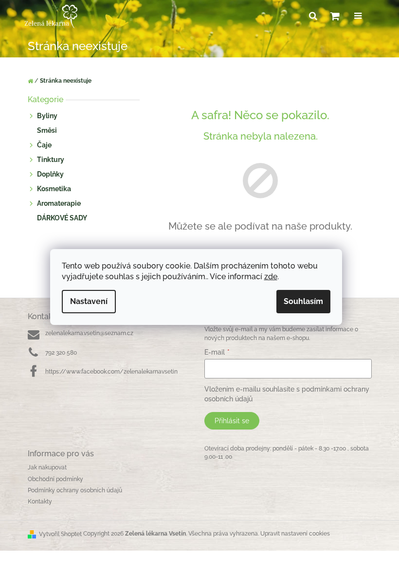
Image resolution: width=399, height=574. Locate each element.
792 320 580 (61, 352)
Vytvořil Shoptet (60, 534)
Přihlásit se (232, 421)
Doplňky (50, 174)
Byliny (47, 116)
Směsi (47, 130)
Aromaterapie (59, 203)
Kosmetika (54, 189)
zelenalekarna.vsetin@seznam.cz (89, 333)
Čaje (44, 145)
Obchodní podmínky (55, 479)
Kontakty (40, 501)
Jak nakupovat (47, 467)
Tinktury (50, 159)
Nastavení (89, 301)
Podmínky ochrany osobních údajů (75, 490)
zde (270, 276)
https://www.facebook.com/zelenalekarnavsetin (111, 371)
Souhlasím (303, 301)
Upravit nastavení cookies (295, 533)
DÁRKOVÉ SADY (62, 218)
